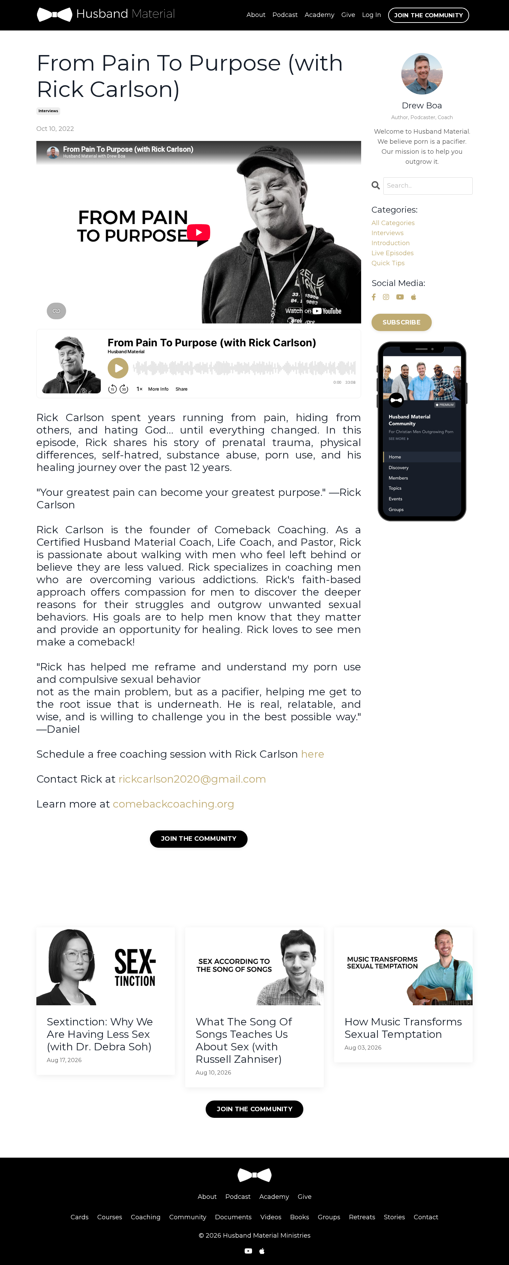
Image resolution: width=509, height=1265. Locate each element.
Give (348, 15)
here (312, 754)
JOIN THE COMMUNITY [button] (428, 15)
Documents (233, 1217)
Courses (109, 1217)
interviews (48, 111)
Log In (371, 15)
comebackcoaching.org (173, 804)
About (256, 15)
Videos (271, 1217)
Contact (426, 1217)
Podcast (285, 15)
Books (299, 1217)
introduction (391, 243)
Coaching (146, 1217)
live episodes (393, 253)
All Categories (393, 223)
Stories (394, 1217)
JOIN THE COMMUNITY (198, 839)
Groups (329, 1217)
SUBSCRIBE (402, 322)
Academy (319, 15)
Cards (80, 1217)
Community (187, 1217)
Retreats (362, 1217)
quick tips (388, 263)
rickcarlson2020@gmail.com (192, 779)
